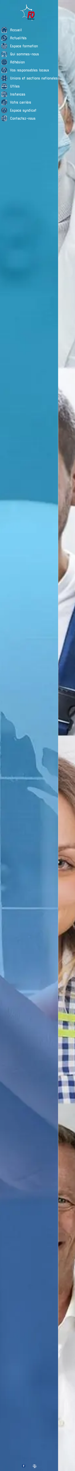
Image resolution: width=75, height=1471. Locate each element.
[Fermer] (63, 5)
